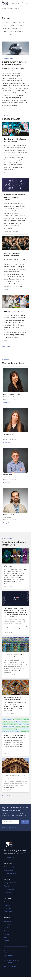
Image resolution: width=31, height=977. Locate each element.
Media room (7, 953)
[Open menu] (27, 3)
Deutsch (12, 14)
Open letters (8, 912)
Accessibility (7, 950)
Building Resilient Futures (14, 311)
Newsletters (8, 908)
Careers (6, 927)
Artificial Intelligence (10, 867)
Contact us (7, 941)
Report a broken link (9, 955)
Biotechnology (9, 870)
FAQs (5, 937)
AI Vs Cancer (8, 566)
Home (4, 8)
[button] (15, 3)
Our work (10, 8)
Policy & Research (14, 231)
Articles (6, 902)
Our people (7, 921)
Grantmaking (8, 892)
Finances (7, 934)
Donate (6, 931)
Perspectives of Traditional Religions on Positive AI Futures (14, 197)
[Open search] (23, 3)
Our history (7, 924)
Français (12, 11)
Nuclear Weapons (10, 873)
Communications (9, 889)
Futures (6, 173)
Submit (25, 822)
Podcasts (7, 905)
